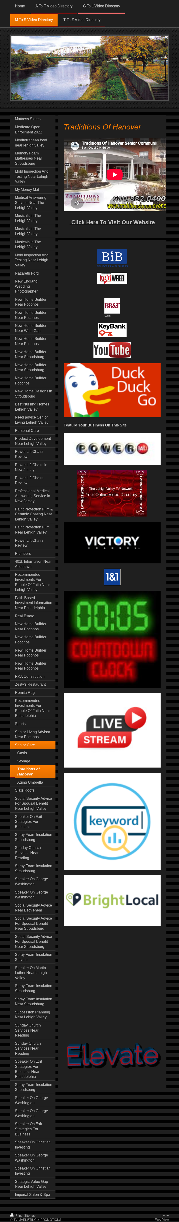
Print (18, 1215)
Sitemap (29, 1215)
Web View (162, 1219)
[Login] (112, 306)
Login (165, 1215)
